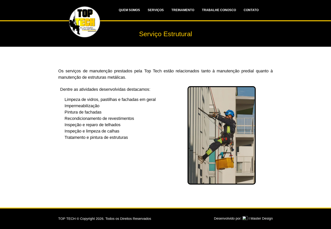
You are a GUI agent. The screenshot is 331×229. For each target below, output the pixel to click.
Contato (251, 10)
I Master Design (261, 218)
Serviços (156, 10)
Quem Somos (129, 10)
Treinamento (182, 10)
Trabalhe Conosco (219, 10)
